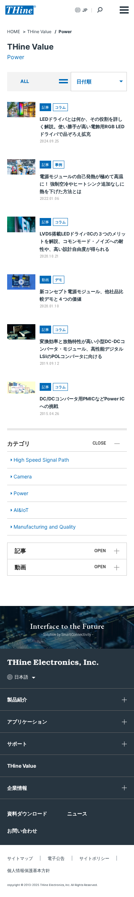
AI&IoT (21, 510)
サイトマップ (20, 858)
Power (21, 493)
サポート (17, 744)
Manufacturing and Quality (45, 527)
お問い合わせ (22, 831)
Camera (23, 476)
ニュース (77, 813)
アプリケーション (27, 722)
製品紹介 (17, 699)
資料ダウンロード (27, 813)
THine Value (21, 766)
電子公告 (56, 858)
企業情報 (17, 788)
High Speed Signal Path (41, 460)
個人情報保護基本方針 (28, 870)
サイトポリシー (94, 858)
